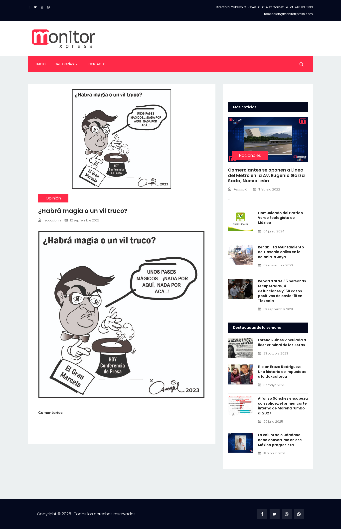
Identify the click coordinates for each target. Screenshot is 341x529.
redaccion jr (52, 220)
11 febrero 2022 (269, 189)
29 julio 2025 (273, 421)
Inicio (40, 64)
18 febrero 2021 (274, 453)
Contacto (96, 64)
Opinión (53, 198)
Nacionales (250, 155)
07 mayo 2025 (274, 385)
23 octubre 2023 (275, 353)
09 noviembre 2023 (278, 265)
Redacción (241, 189)
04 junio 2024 (273, 231)
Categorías (64, 64)
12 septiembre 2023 (85, 220)
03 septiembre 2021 (278, 309)
